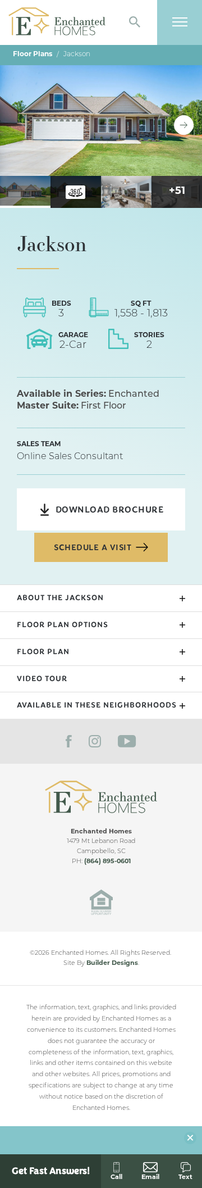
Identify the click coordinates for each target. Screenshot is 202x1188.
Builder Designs (112, 963)
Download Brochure (110, 510)
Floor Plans (32, 54)
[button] (134, 22)
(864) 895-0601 (107, 862)
